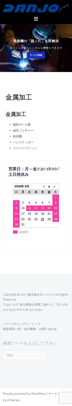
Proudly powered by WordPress (24, 393)
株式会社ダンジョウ (41, 294)
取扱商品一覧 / (13, 329)
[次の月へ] (55, 186)
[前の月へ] (42, 186)
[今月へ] (49, 186)
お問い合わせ (48, 329)
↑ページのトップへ (15, 324)
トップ (35, 324)
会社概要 (30, 329)
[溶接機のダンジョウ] (36, 8)
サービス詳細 (36, 55)
